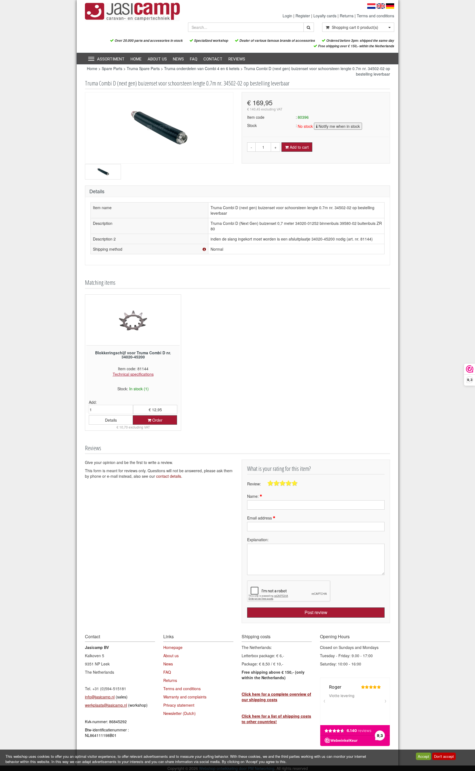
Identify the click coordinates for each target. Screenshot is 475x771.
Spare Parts (112, 68)
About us (157, 59)
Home (136, 59)
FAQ (193, 59)
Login (287, 15)
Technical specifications (133, 374)
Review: (254, 484)
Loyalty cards (324, 15)
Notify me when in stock (338, 126)
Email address (260, 518)
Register (303, 15)
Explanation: (258, 539)
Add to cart (299, 147)
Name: (253, 496)
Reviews (236, 59)
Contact (212, 59)
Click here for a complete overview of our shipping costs (276, 696)
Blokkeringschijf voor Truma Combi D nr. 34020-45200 (133, 355)
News (178, 59)
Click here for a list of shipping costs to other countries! (276, 718)
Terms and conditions (375, 15)
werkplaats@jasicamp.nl (106, 705)
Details (111, 420)
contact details (168, 476)
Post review (316, 612)
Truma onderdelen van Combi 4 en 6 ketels (201, 68)
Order (156, 420)
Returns (347, 15)
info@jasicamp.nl (100, 697)
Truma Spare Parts (143, 68)
